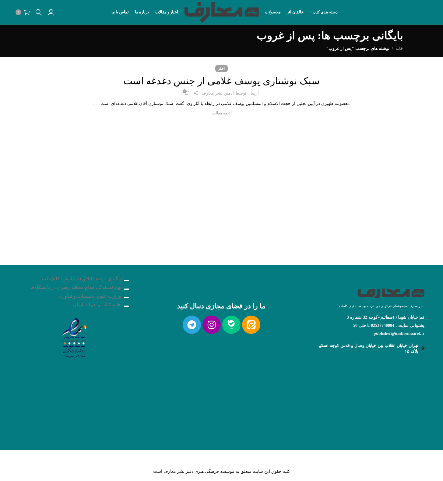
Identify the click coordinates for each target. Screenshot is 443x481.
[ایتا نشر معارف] (251, 325)
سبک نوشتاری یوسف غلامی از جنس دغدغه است (221, 80)
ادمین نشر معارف (218, 93)
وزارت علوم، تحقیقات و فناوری (89, 296)
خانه (399, 48)
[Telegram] (192, 325)
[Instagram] (211, 325)
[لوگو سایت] (221, 11)
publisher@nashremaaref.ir (399, 333)
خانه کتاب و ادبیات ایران (97, 304)
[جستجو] (39, 12)
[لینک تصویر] (74, 336)
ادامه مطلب (222, 113)
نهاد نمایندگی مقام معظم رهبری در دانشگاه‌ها (75, 287)
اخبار (221, 68)
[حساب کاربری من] (51, 12)
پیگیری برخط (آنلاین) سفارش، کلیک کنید (81, 278)
